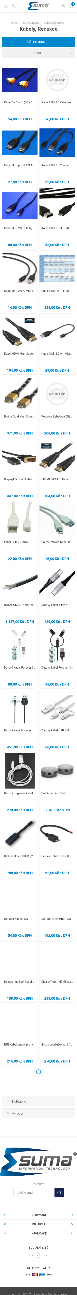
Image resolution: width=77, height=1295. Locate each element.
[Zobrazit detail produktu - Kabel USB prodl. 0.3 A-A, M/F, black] (20, 143)
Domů (15, 22)
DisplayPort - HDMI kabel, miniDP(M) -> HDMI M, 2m (57, 981)
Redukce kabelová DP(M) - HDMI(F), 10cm (57, 416)
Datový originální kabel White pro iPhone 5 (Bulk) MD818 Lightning (20, 793)
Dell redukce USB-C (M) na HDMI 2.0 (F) (20, 856)
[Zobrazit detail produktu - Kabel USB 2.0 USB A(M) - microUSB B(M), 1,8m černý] (20, 205)
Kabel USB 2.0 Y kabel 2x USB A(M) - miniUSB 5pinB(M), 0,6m (57, 165)
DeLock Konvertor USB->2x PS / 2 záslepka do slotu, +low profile (57, 919)
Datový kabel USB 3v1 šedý (57, 730)
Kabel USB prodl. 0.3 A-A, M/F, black (20, 165)
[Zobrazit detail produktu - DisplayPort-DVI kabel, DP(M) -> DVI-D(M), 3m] (20, 456)
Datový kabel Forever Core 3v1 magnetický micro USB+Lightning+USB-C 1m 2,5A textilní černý (20, 730)
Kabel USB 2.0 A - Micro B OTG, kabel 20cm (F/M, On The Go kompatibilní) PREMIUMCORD (57, 353)
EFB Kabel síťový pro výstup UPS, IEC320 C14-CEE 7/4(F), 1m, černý (20, 1044)
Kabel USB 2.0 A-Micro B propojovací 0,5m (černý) (20, 291)
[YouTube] (46, 1255)
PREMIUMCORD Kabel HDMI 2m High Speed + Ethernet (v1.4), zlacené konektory (57, 479)
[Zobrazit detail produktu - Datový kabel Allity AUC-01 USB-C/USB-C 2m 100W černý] (57, 582)
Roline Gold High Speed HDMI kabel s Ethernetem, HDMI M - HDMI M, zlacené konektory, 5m (20, 416)
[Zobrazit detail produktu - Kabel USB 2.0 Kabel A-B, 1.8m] (57, 80)
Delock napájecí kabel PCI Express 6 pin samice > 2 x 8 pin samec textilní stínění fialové (20, 981)
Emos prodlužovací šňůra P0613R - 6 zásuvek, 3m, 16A (57, 1044)
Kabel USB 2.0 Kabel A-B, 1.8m (57, 102)
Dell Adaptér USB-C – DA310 (57, 793)
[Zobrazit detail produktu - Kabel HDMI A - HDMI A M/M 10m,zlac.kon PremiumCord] (57, 268)
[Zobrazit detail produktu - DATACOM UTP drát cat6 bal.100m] (20, 582)
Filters (39, 41)
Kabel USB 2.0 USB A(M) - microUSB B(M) (57, 228)
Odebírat (59, 1192)
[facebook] (38, 1255)
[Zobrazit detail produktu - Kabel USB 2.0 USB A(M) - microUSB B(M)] (57, 205)
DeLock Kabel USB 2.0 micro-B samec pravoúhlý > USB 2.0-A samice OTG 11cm (20, 919)
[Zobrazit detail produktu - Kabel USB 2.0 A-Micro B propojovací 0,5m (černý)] (20, 268)
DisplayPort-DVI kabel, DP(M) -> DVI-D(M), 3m (20, 479)
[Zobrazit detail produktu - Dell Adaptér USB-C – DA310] (57, 771)
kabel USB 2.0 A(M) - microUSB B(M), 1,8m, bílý (20, 542)
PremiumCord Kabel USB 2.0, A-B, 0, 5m (57, 542)
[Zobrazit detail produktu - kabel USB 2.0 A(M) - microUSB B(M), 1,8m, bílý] (20, 519)
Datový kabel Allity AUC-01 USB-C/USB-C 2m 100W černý (57, 605)
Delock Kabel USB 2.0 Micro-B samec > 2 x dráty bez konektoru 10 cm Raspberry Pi (57, 856)
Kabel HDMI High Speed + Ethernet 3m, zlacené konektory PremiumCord (20, 353)
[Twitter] (31, 1255)
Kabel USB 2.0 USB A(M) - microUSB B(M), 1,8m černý (20, 228)
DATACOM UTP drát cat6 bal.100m (20, 605)
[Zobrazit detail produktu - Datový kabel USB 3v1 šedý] (57, 708)
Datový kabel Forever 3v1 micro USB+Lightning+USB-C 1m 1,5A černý (57, 667)
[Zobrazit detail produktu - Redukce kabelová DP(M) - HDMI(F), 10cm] (57, 394)
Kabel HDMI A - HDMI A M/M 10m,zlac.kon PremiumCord (57, 291)
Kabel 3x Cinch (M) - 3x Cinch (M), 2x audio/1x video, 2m (20, 102)
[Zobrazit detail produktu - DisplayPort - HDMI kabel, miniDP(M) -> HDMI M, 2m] (57, 959)
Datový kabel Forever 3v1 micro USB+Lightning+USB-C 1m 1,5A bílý (20, 667)
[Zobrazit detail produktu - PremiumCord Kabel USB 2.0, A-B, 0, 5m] (57, 519)
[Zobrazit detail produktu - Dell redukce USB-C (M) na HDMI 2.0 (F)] (20, 833)
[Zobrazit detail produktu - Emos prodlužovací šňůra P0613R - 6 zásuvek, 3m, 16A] (57, 1022)
